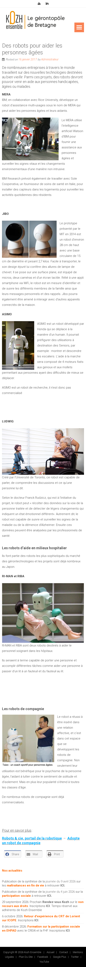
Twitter (75, 956)
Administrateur (50, 59)
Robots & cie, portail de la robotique (32, 838)
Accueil (50, 952)
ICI (62, 885)
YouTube (44, 961)
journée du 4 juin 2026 (60, 892)
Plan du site (26, 956)
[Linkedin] (47, 3)
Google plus (59, 956)
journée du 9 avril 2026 (61, 881)
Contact (63, 952)
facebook (42, 956)
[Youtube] (39, 3)
